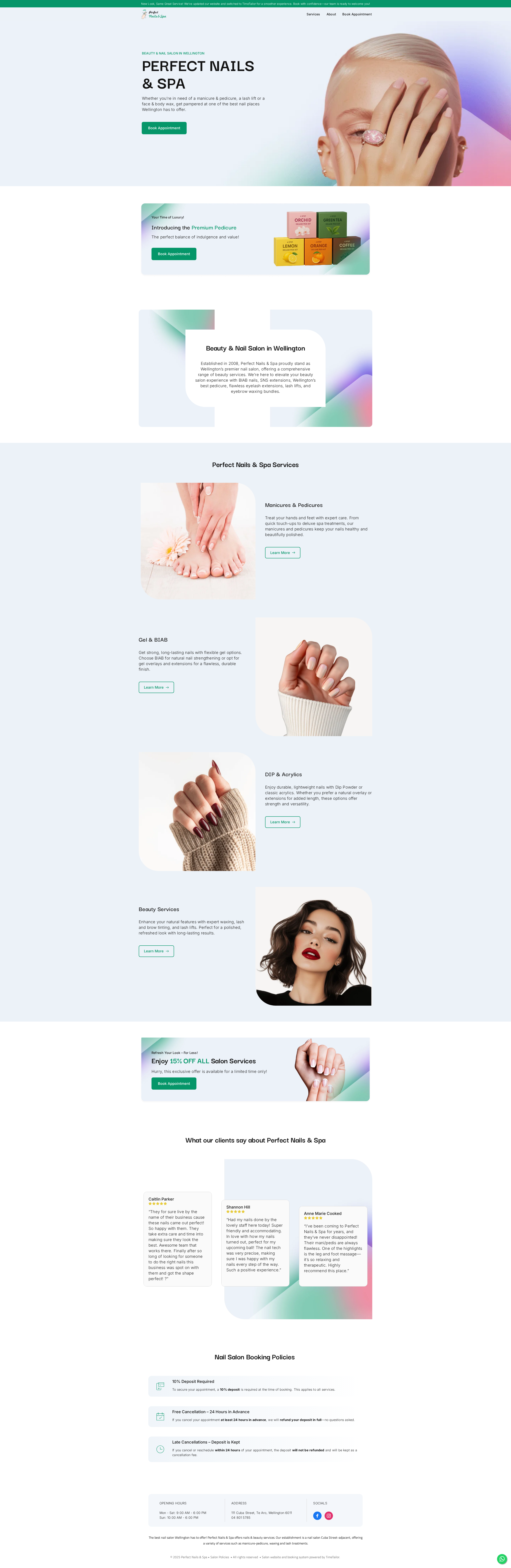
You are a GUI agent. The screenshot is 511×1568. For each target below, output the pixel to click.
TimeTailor (332, 1557)
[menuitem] (311, 14)
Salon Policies (219, 1557)
